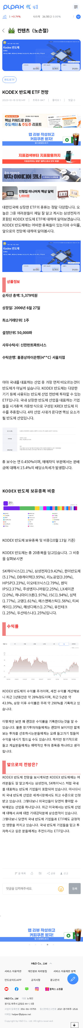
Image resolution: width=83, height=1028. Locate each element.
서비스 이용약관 (13, 971)
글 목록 (22, 873)
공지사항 (35, 980)
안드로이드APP (13, 980)
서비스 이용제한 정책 (64, 971)
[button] (41, 69)
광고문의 (54, 980)
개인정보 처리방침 (37, 971)
